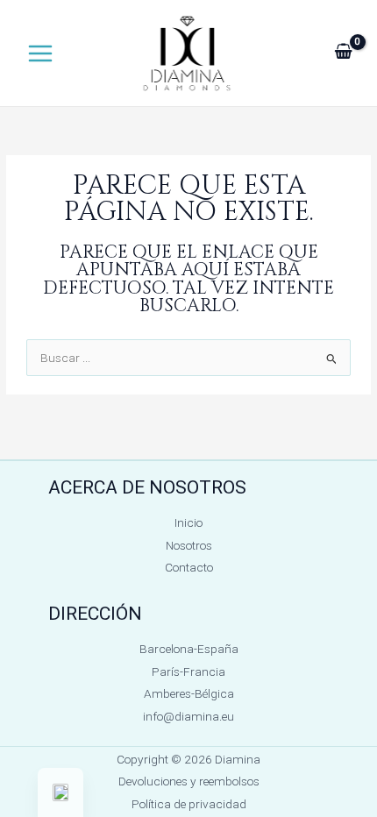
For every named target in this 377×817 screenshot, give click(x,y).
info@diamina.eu (188, 716)
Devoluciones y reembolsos (189, 781)
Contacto (189, 567)
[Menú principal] (40, 53)
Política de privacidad (189, 804)
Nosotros (189, 545)
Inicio (188, 522)
